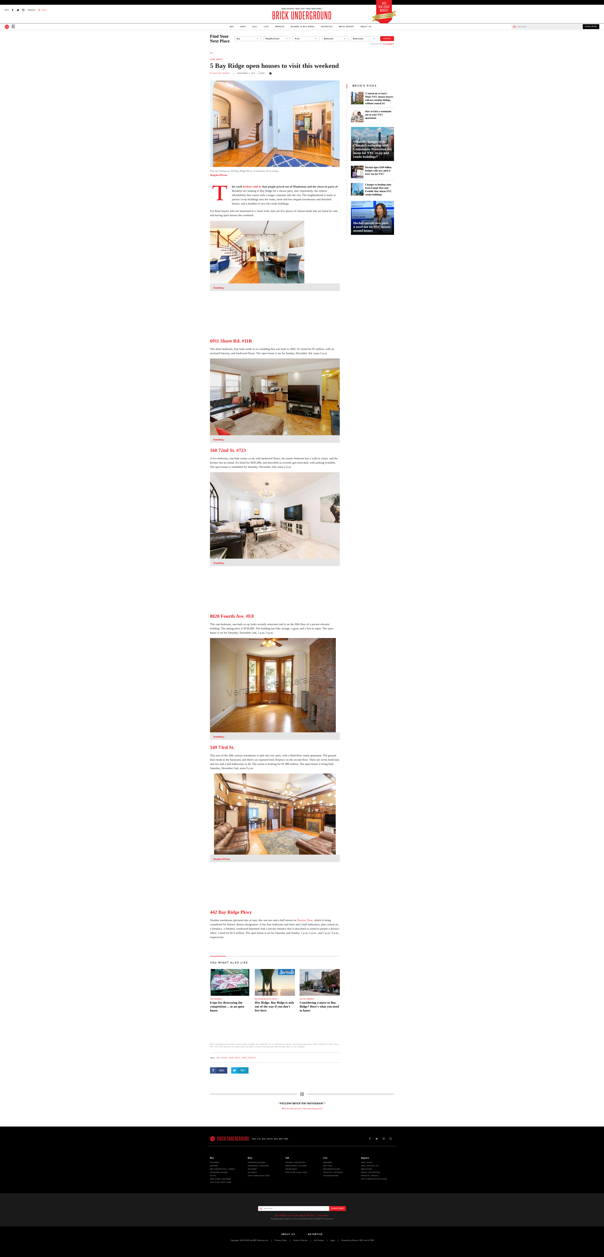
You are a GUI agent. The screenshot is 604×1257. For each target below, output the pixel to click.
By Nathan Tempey (220, 73)
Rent (243, 26)
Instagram (23, 10)
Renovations (366, 1169)
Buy (232, 26)
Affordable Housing (219, 1172)
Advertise (327, 26)
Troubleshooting (330, 1176)
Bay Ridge (222, 1058)
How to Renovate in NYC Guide (374, 1179)
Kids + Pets (327, 1166)
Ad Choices (319, 1240)
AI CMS (370, 1240)
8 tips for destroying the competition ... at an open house (227, 1006)
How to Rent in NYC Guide (258, 1176)
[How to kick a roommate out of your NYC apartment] (357, 116)
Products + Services (369, 1176)
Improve (280, 26)
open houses (249, 1058)
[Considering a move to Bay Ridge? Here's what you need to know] (320, 982)
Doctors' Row (305, 920)
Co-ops (213, 1176)
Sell (255, 26)
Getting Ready (291, 1169)
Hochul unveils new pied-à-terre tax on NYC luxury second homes (372, 226)
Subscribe (337, 1208)
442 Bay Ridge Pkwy (231, 912)
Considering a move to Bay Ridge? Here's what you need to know (319, 1006)
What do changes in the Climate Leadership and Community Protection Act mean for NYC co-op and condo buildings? (372, 149)
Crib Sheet (216, 59)
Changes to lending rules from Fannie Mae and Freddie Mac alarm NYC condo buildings (378, 189)
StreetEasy (218, 287)
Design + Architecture (370, 1172)
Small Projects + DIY (370, 1166)
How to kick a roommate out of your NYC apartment (378, 114)
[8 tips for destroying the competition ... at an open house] (230, 982)
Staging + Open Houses (295, 1162)
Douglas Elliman (218, 175)
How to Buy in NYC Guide (220, 1182)
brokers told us (252, 186)
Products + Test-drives (333, 1172)
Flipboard (31, 10)
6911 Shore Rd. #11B (231, 340)
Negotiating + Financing (220, 1179)
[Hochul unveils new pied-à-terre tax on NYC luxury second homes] (372, 218)
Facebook (12, 10)
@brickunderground (291, 1108)
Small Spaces (366, 1162)
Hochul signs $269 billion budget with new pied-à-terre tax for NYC (378, 170)
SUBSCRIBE (591, 26)
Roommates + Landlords (258, 1166)
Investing (214, 1166)
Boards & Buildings (303, 26)
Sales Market (307, 999)
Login (332, 1240)
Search (387, 38)
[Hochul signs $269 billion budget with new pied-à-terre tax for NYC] (357, 172)
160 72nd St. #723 (228, 450)
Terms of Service (300, 1240)
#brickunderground (312, 1108)
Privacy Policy (281, 1240)
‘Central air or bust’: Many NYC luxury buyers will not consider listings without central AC (379, 98)
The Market (216, 999)
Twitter (18, 10)
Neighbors (327, 1162)
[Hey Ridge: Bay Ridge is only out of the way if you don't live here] (275, 982)
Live (266, 26)
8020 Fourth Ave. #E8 (232, 616)
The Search (252, 1172)
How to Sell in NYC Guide (296, 1172)
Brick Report (346, 26)
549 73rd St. (222, 747)
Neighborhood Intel (266, 999)
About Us (366, 26)
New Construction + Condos (222, 1169)
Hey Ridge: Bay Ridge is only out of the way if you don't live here (274, 1006)
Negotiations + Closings (296, 1166)
